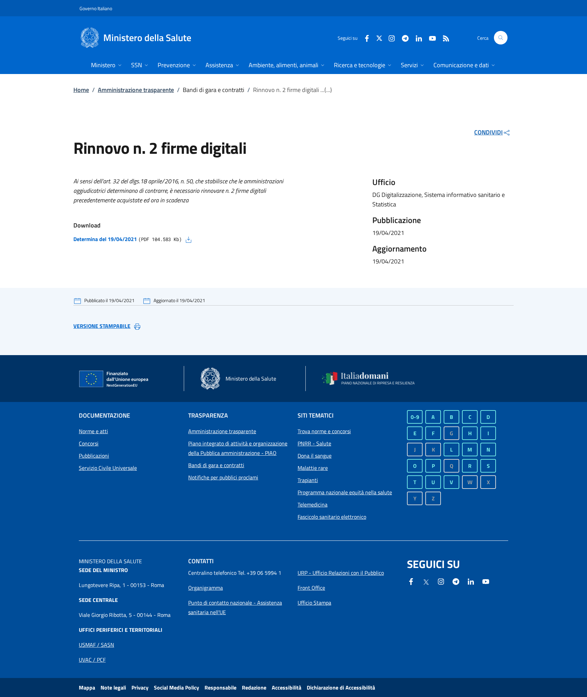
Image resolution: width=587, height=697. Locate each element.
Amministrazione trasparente (136, 89)
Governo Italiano (95, 8)
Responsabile (220, 687)
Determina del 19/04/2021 (105, 239)
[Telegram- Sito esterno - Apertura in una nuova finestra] (402, 37)
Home (81, 89)
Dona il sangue (315, 456)
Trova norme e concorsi (324, 431)
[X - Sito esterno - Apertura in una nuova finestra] (379, 37)
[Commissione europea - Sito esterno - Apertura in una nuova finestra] (114, 379)
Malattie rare (313, 468)
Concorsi (89, 443)
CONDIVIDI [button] (488, 132)
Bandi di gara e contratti (216, 465)
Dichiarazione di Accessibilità (341, 687)
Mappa (87, 687)
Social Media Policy (176, 687)
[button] (501, 37)
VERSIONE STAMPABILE (101, 326)
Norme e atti (93, 431)
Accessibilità (286, 687)
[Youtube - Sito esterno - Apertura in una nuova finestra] (430, 37)
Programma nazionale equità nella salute (345, 492)
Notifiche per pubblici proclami (223, 477)
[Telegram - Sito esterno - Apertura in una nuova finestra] (456, 581)
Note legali (113, 687)
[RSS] (443, 37)
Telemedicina (312, 504)
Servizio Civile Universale (108, 468)
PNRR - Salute (314, 443)
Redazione (254, 687)
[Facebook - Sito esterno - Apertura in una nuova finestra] (364, 37)
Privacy (139, 687)
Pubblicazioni (94, 456)
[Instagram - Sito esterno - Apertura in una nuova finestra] (389, 37)
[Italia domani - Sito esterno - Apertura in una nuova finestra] (372, 378)
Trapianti (308, 480)
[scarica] (188, 239)
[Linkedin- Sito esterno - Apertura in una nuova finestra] (471, 581)
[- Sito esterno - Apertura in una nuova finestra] (486, 581)
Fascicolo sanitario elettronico (332, 517)
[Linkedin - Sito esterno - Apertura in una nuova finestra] (416, 37)
